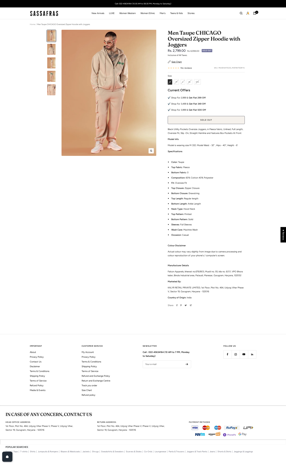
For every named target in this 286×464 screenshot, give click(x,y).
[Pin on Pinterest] (181, 305)
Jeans (212, 451)
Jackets (86, 451)
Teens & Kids (176, 13)
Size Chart (87, 390)
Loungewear (160, 451)
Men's (162, 13)
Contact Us (35, 361)
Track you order (89, 385)
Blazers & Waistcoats (70, 451)
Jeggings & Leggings (243, 451)
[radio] (170, 82)
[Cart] (254, 13)
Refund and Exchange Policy (96, 376)
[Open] (7, 457)
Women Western (127, 13)
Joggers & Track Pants (197, 451)
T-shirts (24, 451)
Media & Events (37, 390)
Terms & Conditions (39, 371)
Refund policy (88, 395)
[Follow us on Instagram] (236, 354)
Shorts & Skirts (224, 451)
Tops (15, 451)
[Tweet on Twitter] (185, 305)
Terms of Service (38, 380)
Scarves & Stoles (134, 451)
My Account (88, 352)
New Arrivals (98, 13)
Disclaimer (35, 366)
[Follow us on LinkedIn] (252, 354)
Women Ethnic (147, 13)
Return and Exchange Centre (96, 380)
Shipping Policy (37, 376)
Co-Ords (148, 451)
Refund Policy (36, 385)
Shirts (32, 451)
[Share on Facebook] (177, 305)
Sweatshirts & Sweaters (112, 451)
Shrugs (95, 451)
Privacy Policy (37, 357)
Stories (191, 13)
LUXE (112, 13)
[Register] (187, 364)
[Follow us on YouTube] (244, 354)
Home (32, 24)
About (33, 352)
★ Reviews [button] (283, 234)
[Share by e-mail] (191, 305)
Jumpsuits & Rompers (48, 451)
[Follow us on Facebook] (227, 354)
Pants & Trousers (176, 451)
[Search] (241, 13)
